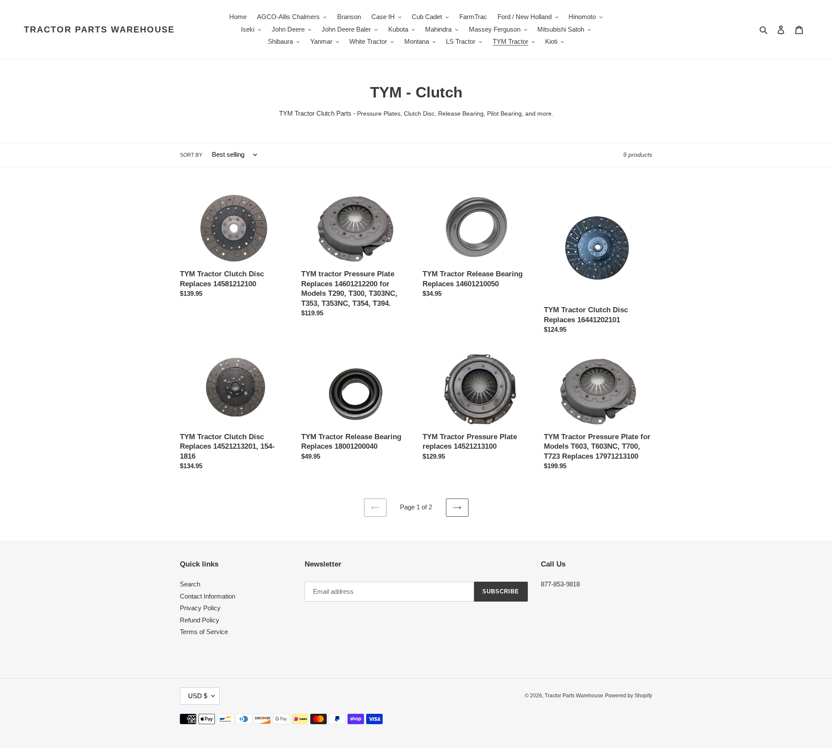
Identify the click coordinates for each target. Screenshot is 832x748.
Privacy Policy (200, 608)
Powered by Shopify (628, 696)
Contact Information (207, 596)
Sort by (191, 155)
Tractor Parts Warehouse (99, 29)
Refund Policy (199, 620)
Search (190, 584)
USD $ (197, 695)
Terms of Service (204, 631)
